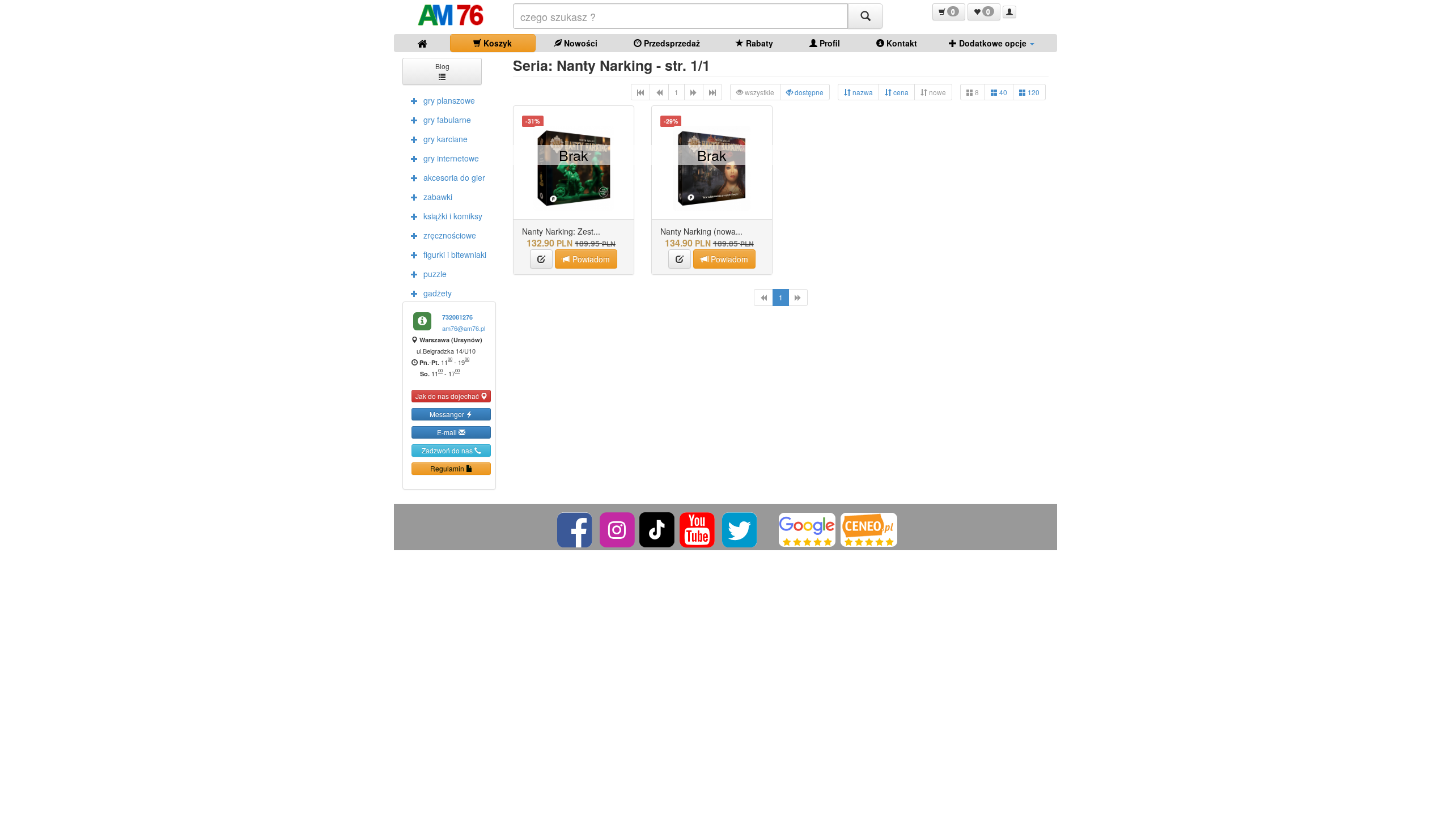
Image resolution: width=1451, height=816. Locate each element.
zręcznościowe (449, 235)
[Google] (807, 528)
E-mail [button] (448, 432)
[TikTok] (656, 528)
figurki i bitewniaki (454, 254)
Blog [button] (442, 66)
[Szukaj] (865, 16)
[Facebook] (575, 528)
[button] (948, 11)
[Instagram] (618, 528)
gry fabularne (447, 119)
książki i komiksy (452, 216)
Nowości (579, 43)
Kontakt (900, 43)
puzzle (435, 273)
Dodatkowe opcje (993, 43)
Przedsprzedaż (671, 43)
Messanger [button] (448, 414)
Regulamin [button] (448, 468)
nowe (936, 92)
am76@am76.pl (463, 328)
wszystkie (758, 92)
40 (1002, 92)
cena (900, 92)
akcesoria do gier (454, 177)
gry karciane (445, 138)
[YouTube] (698, 528)
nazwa (862, 92)
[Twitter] (740, 528)
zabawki (437, 196)
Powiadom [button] (590, 259)
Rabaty (758, 43)
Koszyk (496, 43)
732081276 (457, 317)
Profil (828, 43)
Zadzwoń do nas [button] (448, 450)
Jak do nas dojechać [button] (448, 396)
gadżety (437, 293)
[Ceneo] (869, 528)
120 (1033, 92)
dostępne (808, 92)
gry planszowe (449, 100)
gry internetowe (451, 158)
